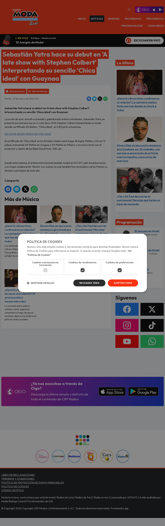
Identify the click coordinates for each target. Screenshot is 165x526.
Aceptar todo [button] (123, 282)
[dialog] (82, 263)
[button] (40, 283)
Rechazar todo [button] (89, 282)
